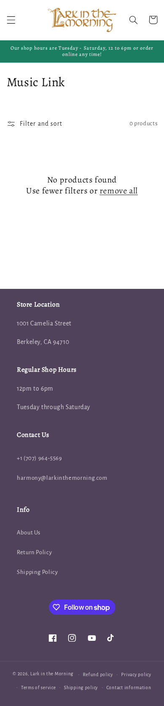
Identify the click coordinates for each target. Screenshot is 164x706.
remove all (119, 190)
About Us (28, 532)
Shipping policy (81, 687)
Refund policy (98, 674)
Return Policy (34, 552)
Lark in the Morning (52, 674)
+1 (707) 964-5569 (39, 458)
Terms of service (38, 687)
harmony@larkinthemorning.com (62, 478)
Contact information (128, 687)
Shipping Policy (37, 572)
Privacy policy (136, 674)
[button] (11, 19)
